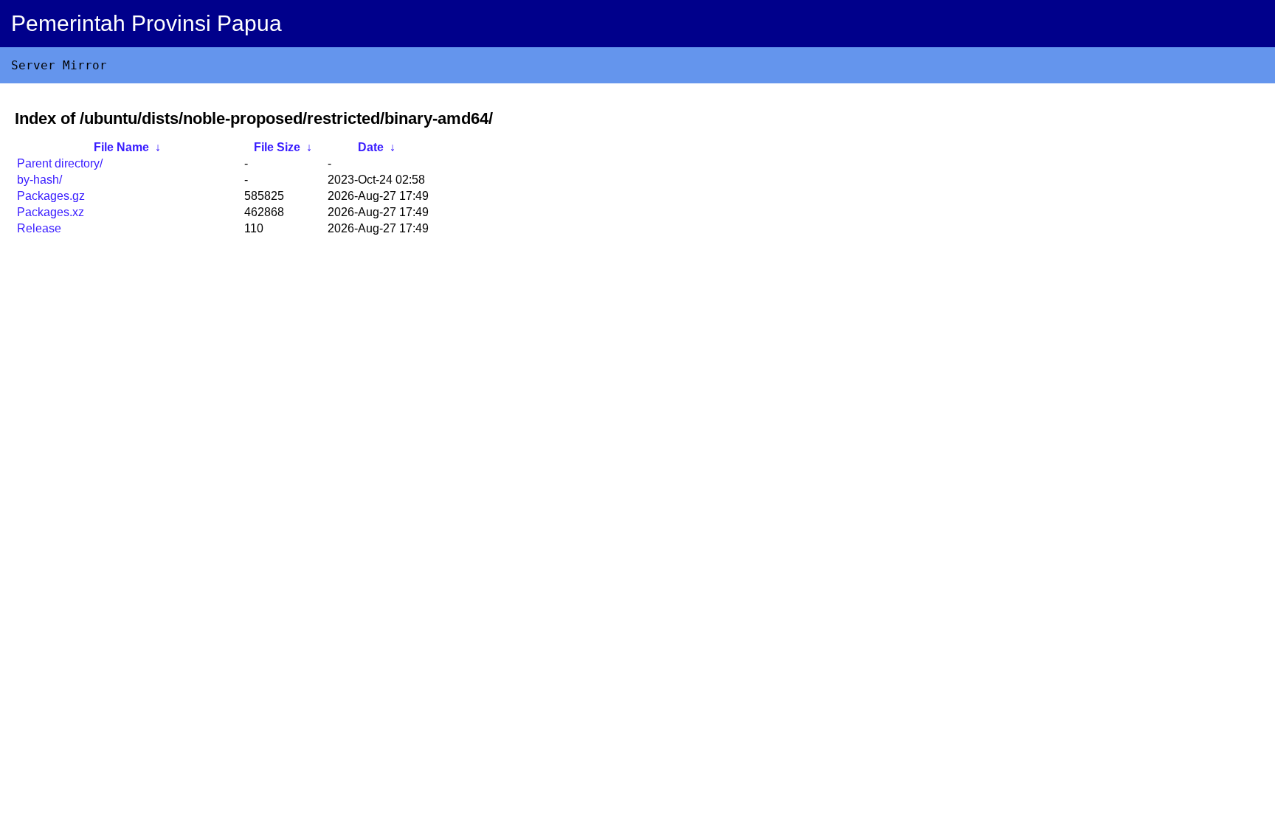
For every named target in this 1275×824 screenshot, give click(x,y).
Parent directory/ (60, 163)
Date (371, 147)
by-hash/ (39, 179)
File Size (277, 147)
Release (39, 228)
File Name (121, 147)
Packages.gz (51, 196)
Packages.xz (50, 212)
